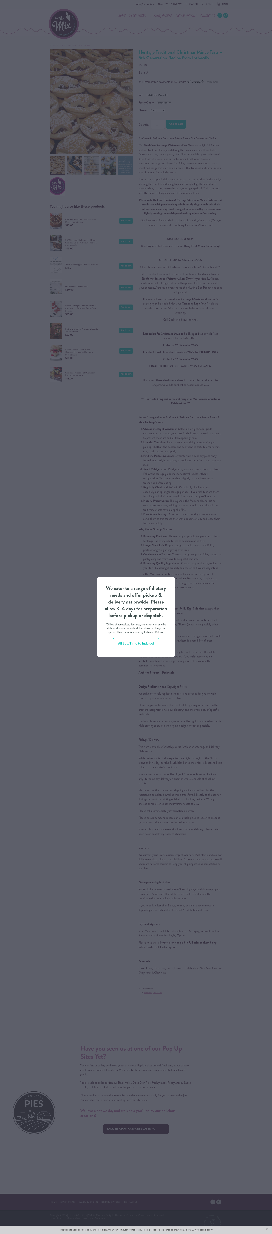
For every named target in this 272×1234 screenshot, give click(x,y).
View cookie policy (203, 1229)
